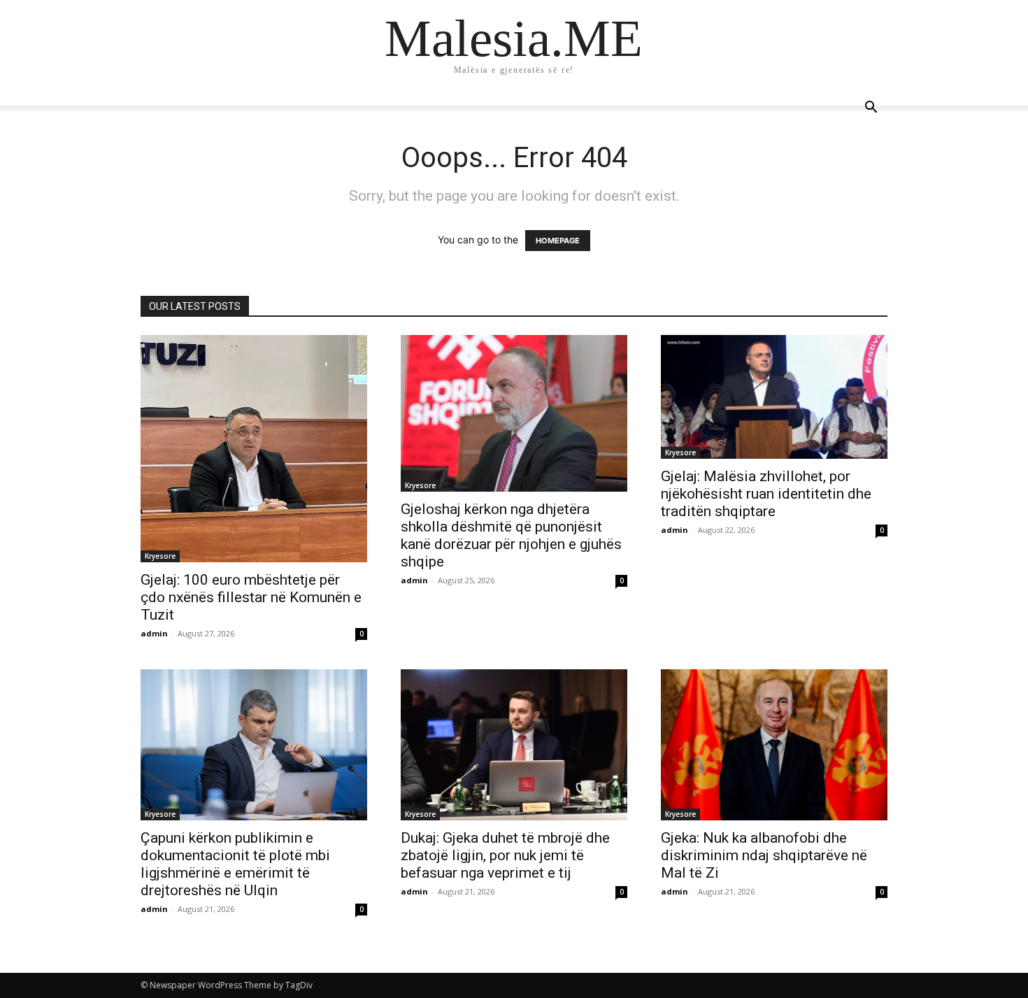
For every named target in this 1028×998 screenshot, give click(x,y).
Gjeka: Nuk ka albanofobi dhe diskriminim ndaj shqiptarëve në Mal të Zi (764, 855)
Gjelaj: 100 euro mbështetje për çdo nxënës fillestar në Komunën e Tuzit (251, 597)
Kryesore (160, 556)
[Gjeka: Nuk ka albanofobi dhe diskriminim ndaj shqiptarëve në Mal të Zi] (774, 744)
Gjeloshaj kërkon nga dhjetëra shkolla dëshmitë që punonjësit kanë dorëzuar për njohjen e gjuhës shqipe (511, 535)
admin (154, 633)
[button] (870, 108)
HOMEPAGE (558, 240)
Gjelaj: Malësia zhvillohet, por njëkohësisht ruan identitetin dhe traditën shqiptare (766, 494)
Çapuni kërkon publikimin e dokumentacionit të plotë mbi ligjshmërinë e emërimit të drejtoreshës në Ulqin (235, 864)
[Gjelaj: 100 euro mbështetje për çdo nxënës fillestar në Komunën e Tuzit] (254, 448)
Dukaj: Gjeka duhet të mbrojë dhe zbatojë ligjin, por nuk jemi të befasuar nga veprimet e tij (505, 855)
